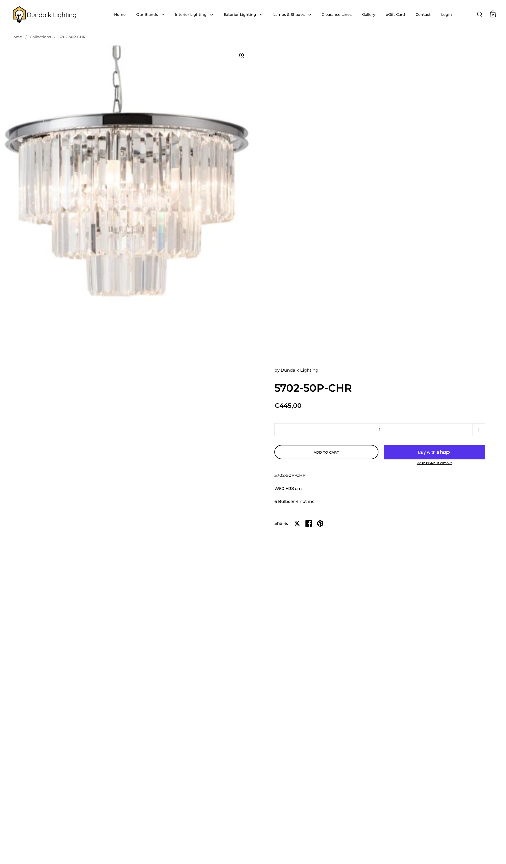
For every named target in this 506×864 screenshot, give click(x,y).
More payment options (434, 463)
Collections (40, 37)
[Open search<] (480, 14)
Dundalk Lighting (299, 370)
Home (16, 37)
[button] (478, 429)
